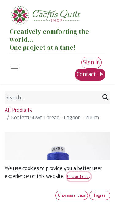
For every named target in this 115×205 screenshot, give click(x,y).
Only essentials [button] (71, 195)
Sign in (91, 62)
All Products (18, 110)
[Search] (105, 97)
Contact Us (90, 74)
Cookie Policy (78, 176)
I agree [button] (100, 195)
